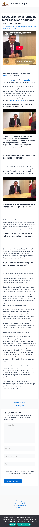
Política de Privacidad (19, 503)
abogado (27, 80)
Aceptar (12, 524)
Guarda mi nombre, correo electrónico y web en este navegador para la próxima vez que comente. (19, 474)
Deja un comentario (8, 27)
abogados (6, 75)
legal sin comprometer (17, 100)
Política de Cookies (19, 505)
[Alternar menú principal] (35, 4)
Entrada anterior (19, 402)
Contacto (19, 507)
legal (12, 80)
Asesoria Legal (19, 3)
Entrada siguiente (19, 406)
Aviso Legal (19, 501)
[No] (37, 521)
